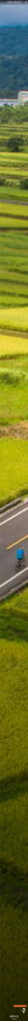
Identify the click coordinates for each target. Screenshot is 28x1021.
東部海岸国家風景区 (14, 2)
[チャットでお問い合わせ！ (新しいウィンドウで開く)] (23, 1011)
